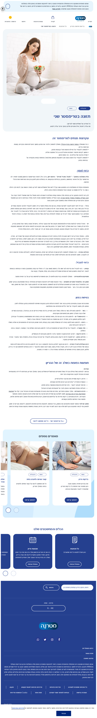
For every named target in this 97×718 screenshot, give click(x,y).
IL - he (49, 608)
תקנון (11, 687)
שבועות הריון (32, 549)
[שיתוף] (43, 101)
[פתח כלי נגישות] (2, 9)
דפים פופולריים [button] (87, 648)
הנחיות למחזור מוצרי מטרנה (58, 693)
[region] (47, 711)
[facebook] (58, 639)
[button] (47, 101)
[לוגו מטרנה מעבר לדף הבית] (79, 18)
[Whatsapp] (37, 639)
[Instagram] (51, 639)
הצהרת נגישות (81, 693)
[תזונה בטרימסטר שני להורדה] (52, 101)
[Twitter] (44, 639)
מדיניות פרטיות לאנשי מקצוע (30, 687)
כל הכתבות (73, 549)
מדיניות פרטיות (54, 687)
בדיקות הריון (82, 479)
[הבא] (7, 510)
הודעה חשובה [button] (87, 658)
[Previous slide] (59, 19)
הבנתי (63, 713)
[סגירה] (7, 6)
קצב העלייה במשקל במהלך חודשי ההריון (74, 198)
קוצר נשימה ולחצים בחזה (36, 479)
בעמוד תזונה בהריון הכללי (69, 144)
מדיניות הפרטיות (17, 708)
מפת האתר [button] (88, 653)
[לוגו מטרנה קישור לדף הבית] (47, 626)
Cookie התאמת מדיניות (17, 693)
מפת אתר (37, 693)
